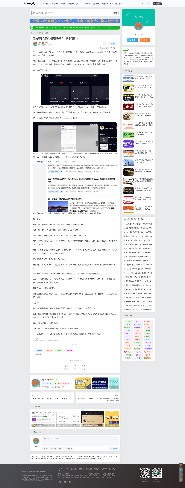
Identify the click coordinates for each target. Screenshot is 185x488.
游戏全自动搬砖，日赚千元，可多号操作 (144, 133)
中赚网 (60, 469)
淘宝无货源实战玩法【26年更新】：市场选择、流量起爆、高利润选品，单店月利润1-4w (144, 116)
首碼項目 (148, 343)
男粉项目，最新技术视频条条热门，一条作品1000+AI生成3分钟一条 (143, 209)
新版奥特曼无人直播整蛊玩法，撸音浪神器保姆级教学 (144, 106)
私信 (114, 44)
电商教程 (105, 3)
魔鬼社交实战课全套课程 (148, 324)
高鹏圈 (128, 330)
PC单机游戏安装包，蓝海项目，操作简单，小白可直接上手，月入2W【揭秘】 (144, 97)
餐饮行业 (128, 349)
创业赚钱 (96, 3)
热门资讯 (141, 219)
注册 (145, 40)
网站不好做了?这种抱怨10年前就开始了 (144, 161)
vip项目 (62, 3)
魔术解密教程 (128, 327)
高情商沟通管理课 (128, 336)
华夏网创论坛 (106, 469)
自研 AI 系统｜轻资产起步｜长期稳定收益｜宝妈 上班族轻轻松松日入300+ (150, 236)
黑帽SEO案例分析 (138, 321)
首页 (33, 33)
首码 (148, 346)
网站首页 (46, 3)
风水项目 (138, 352)
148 (60, 383)
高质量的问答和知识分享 (128, 333)
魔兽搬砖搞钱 (138, 327)
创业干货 (79, 3)
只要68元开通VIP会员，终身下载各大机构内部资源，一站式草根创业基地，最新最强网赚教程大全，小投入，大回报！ (73, 27)
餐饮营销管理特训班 (138, 349)
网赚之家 (89, 469)
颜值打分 (148, 355)
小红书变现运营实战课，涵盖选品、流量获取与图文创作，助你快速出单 (144, 125)
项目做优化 (128, 358)
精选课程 (54, 3)
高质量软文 (148, 330)
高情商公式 (138, 336)
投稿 (120, 3)
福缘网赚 (81, 469)
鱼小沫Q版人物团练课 (138, 324)
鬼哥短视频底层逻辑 (148, 327)
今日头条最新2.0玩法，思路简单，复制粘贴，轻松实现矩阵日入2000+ (144, 199)
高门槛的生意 (138, 330)
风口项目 (128, 355)
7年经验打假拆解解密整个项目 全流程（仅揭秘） (144, 180)
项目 (138, 358)
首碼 (128, 346)
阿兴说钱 (41, 43)
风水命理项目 (148, 352)
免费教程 (70, 3)
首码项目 (138, 346)
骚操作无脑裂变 (138, 340)
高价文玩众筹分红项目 (128, 340)
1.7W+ (50, 383)
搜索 (115, 13)
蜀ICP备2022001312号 (73, 474)
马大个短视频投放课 (128, 343)
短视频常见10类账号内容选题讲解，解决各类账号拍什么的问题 (144, 171)
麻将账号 (128, 324)
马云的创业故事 (138, 343)
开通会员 (158, 3)
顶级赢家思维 (148, 358)
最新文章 (126, 219)
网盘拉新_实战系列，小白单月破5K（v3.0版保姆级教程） (144, 190)
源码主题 (113, 3)
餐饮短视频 (148, 349)
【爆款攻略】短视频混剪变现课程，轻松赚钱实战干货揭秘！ (144, 143)
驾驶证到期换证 (148, 340)
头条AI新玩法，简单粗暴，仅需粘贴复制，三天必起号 (144, 87)
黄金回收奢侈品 (148, 321)
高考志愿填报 (138, 333)
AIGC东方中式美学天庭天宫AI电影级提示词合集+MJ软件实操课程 (148, 244)
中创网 (66, 469)
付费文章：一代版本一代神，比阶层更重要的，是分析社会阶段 (147, 297)
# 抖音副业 (38, 354)
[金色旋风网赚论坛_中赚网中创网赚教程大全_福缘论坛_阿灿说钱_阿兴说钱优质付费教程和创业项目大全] (29, 3)
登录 (133, 40)
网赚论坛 (97, 469)
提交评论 (114, 448)
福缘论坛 (73, 469)
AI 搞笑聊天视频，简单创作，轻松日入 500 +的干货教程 (144, 78)
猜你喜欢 (134, 219)
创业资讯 (88, 3)
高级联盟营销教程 (148, 333)
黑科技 (128, 321)
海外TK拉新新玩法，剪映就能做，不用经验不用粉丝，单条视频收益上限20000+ (152, 228)
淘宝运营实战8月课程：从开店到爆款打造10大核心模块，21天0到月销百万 (144, 153)
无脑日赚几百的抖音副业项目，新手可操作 (55, 38)
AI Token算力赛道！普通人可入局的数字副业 (141, 240)
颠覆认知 (138, 355)
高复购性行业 (148, 336)
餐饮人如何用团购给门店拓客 (128, 352)
